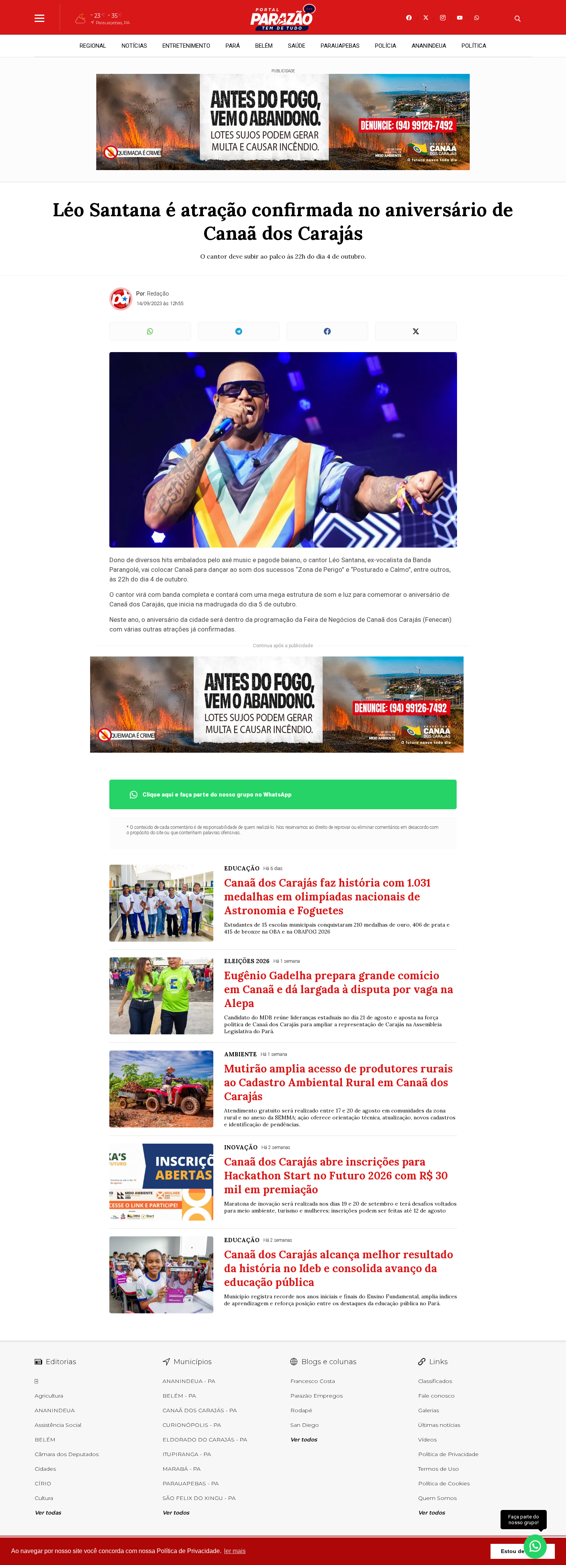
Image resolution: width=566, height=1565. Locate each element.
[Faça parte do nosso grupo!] (535, 1545)
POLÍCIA (385, 45)
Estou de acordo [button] (522, 1551)
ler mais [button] (235, 1551)
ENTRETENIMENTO (186, 45)
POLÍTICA (474, 45)
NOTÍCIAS (134, 45)
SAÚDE (296, 45)
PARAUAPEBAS (340, 45)
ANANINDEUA (429, 45)
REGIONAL (93, 45)
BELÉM (264, 45)
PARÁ (233, 45)
